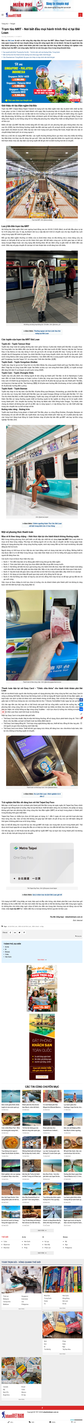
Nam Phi (27, 1244)
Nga (66, 1244)
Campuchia (6, 1301)
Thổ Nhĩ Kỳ (47, 1349)
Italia (64, 1344)
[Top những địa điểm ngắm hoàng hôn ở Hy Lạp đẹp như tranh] (52, 1189)
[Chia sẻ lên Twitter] (81, 704)
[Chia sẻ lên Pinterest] (24, 932)
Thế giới (12, 24)
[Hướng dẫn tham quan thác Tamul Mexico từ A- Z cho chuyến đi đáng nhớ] (73, 1165)
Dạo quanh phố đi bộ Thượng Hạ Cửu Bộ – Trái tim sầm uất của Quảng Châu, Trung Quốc (31, 52)
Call (11, 1422)
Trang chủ (5, 24)
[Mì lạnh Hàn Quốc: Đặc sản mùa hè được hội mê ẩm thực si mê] (73, 1142)
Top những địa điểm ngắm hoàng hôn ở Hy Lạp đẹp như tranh (52, 1199)
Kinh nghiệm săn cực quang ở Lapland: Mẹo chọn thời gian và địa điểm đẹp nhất (11, 1176)
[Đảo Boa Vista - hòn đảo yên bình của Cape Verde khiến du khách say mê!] (52, 1165)
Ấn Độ (7, 947)
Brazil (23, 1387)
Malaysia (6, 1299)
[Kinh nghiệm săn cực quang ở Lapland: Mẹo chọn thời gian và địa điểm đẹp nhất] (11, 1165)
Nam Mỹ (47, 1244)
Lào (23, 1301)
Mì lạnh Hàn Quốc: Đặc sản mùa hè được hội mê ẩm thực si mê (73, 1153)
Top (74, 1422)
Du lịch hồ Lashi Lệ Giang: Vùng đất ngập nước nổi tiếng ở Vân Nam (10, 1223)
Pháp (25, 1248)
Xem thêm (21, 1309)
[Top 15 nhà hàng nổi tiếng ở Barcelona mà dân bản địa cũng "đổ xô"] (31, 1212)
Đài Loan (65, 1301)
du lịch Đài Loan (12, 926)
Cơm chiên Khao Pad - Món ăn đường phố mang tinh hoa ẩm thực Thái (11, 1130)
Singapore (25, 1296)
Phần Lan (48, 1248)
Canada (5, 1387)
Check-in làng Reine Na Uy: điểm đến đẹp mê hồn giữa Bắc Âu (52, 1223)
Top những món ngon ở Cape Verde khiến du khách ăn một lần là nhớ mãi (11, 1153)
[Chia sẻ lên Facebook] (81, 700)
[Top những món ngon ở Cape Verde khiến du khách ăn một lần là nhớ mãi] (11, 1142)
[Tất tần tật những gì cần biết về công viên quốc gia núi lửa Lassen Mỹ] (31, 1119)
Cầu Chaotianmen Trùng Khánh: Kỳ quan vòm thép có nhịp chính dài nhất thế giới (29, 57)
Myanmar (7, 1244)
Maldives (6, 1304)
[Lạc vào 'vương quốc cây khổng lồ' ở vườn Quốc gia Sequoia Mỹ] (52, 1142)
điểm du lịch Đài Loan (24, 926)
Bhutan (7, 952)
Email (54, 1422)
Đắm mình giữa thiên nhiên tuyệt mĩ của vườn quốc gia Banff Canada (10, 1107)
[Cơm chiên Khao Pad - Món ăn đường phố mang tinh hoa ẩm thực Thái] (11, 1119)
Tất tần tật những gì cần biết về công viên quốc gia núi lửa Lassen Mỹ (31, 1130)
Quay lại (79, 936)
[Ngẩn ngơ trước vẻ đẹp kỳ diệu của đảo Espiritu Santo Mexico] (73, 1212)
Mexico (24, 1392)
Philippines (68, 1248)
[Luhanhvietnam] (13, 1414)
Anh (45, 1341)
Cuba (7, 954)
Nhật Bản (7, 1248)
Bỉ (5, 949)
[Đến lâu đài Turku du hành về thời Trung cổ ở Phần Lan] (31, 1165)
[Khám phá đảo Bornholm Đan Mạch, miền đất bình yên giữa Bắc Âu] (31, 1096)
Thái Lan (6, 1296)
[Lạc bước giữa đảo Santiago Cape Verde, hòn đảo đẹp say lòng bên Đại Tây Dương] (73, 1096)
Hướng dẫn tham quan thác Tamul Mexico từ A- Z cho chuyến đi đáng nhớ (73, 1176)
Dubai (46, 1301)
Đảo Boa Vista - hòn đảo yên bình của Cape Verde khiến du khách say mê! (51, 1176)
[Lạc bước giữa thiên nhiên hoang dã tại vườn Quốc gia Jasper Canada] (73, 1189)
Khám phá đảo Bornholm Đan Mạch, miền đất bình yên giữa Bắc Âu (30, 1107)
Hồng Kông (65, 1298)
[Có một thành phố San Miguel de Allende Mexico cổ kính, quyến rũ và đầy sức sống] (52, 1096)
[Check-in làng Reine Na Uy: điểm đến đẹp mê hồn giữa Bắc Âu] (52, 1212)
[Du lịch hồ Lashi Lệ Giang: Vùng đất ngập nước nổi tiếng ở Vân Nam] (11, 1212)
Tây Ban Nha (66, 1349)
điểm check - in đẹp (38, 926)
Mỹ (66, 1241)
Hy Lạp (47, 1241)
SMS (32, 1422)
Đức (45, 1344)
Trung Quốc (48, 1298)
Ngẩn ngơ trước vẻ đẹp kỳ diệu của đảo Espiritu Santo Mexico (73, 1223)
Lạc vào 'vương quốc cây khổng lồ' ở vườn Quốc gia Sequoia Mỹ (51, 1153)
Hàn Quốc (8, 957)
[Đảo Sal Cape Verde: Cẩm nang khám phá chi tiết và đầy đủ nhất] (11, 1189)
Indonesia (25, 1299)
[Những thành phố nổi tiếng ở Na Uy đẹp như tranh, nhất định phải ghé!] (31, 1142)
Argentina (6, 1395)
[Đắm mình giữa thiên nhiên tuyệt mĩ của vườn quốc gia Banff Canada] (11, 1096)
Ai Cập (24, 1395)
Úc (45, 1304)
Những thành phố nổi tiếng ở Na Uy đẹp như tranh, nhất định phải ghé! (31, 1153)
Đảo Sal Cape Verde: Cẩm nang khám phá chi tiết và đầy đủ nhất (10, 1199)
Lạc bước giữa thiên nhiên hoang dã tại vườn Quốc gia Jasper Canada (73, 1199)
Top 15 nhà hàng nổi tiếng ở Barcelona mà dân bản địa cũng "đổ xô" (31, 1223)
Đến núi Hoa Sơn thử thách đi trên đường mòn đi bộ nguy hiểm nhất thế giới (27, 55)
